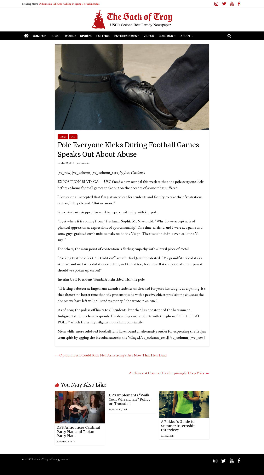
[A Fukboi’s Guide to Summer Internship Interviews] (184, 394)
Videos (149, 36)
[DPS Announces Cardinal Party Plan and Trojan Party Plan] (80, 394)
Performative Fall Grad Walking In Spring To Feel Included (69, 3)
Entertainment (126, 36)
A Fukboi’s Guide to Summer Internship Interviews (178, 425)
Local (55, 36)
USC (73, 136)
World (70, 36)
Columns (166, 36)
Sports (86, 36)
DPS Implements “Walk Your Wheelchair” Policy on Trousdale (129, 399)
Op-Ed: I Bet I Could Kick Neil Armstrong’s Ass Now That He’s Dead (111, 355)
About (185, 36)
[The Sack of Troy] (132, 19)
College (39, 36)
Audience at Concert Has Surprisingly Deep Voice (169, 372)
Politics (103, 36)
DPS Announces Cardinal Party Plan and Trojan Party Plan (78, 431)
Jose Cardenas (82, 163)
